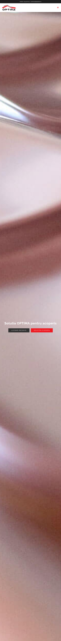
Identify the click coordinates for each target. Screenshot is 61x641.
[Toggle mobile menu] (58, 7)
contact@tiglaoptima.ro (36, 1)
